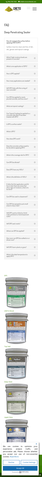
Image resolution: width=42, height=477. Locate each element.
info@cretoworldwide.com (28, 2)
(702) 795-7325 (12, 2)
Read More (14, 456)
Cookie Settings (29, 462)
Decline (11, 462)
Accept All (20, 468)
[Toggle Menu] (28, 8)
